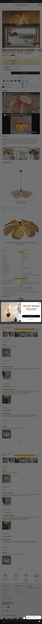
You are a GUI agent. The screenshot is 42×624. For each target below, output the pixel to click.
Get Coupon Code (31, 316)
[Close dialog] (39, 303)
